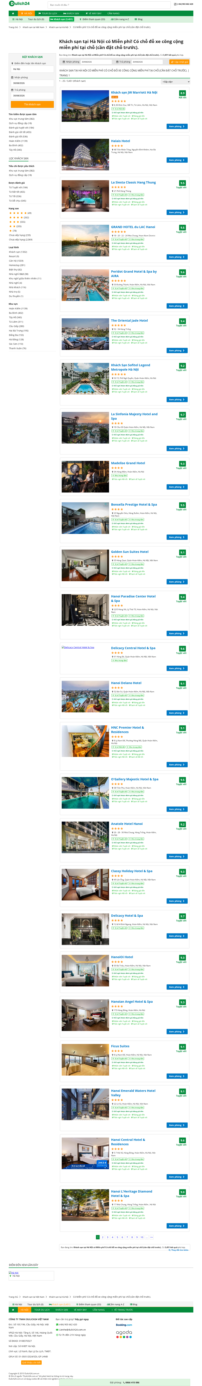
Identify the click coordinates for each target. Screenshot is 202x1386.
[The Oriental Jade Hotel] (85, 334)
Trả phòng (19, 89)
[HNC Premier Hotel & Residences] (85, 741)
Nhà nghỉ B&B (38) (18, 273)
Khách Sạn (73, 13)
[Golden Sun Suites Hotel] (85, 565)
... (147, 1237)
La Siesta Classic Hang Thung (133, 182)
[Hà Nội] (13, 1272)
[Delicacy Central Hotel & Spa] (85, 647)
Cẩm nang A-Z (121, 19)
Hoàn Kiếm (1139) (18, 140)
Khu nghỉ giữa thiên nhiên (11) (25, 278)
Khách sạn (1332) (18, 251)
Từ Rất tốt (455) (17, 191)
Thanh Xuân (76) (17, 348)
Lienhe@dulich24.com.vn (72, 1329)
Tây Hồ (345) (15, 149)
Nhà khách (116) (17, 287)
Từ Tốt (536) (15, 196)
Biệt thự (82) (15, 269)
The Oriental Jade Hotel (129, 320)
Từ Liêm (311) (16, 321)
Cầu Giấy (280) (16, 326)
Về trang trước (123, 1309)
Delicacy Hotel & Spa (127, 915)
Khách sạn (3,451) (63, 19)
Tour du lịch (49, 13)
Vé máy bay (95, 13)
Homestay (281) (17, 265)
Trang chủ (13, 27)
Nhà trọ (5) (14, 291)
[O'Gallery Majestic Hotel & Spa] (85, 793)
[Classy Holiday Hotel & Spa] (85, 884)
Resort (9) (14, 256)
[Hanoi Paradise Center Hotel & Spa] (85, 610)
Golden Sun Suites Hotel (130, 552)
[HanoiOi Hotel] (85, 970)
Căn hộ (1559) (16, 260)
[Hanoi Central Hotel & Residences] (85, 1153)
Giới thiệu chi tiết (31, 1362)
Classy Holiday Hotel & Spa (131, 871)
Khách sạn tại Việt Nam (33, 27)
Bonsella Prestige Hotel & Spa (134, 504)
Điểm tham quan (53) (94, 19)
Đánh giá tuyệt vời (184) (21, 127)
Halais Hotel (120, 141)
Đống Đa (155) (16, 335)
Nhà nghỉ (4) (15, 282)
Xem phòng (175, 126)
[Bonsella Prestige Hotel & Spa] (85, 518)
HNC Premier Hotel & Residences (127, 729)
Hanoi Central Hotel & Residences (128, 1142)
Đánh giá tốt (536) (18, 136)
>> (151, 1237)
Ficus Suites (120, 1046)
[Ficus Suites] (85, 1060)
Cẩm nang (113, 13)
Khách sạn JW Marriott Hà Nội (134, 92)
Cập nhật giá (181, 61)
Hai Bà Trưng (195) (18, 330)
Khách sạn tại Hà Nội (58, 27)
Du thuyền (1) (16, 296)
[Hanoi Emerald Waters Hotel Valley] (85, 1104)
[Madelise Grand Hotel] (85, 477)
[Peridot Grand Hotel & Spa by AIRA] (85, 285)
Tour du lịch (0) (36, 19)
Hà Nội (28, 13)
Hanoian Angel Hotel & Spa (132, 1001)
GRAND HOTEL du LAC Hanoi (133, 227)
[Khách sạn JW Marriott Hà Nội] (85, 106)
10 (142, 1237)
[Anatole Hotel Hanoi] (85, 837)
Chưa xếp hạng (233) (20, 235)
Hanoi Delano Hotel (126, 683)
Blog (140, 19)
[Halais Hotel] (85, 154)
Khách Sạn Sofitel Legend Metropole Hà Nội (130, 367)
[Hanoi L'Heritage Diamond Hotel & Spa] (85, 1205)
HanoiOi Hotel (122, 957)
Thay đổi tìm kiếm (179, 1250)
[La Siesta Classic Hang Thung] (85, 196)
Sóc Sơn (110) (16, 343)
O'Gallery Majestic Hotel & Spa (134, 779)
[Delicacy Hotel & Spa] (85, 929)
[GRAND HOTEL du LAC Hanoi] (85, 240)
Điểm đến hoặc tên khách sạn (30, 63)
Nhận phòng (21, 77)
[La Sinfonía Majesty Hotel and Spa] (85, 428)
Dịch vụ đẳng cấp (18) (20, 123)
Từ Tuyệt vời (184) (18, 187)
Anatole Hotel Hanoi (127, 824)
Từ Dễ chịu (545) (17, 200)
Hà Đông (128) (16, 339)
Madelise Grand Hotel (128, 463)
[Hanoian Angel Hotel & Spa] (85, 1015)
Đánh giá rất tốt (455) (20, 132)
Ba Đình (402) (16, 145)
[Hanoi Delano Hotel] (85, 696)
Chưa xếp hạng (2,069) (20, 239)
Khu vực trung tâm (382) (21, 118)
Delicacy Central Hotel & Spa (133, 648)
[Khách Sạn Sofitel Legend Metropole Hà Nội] (85, 379)
